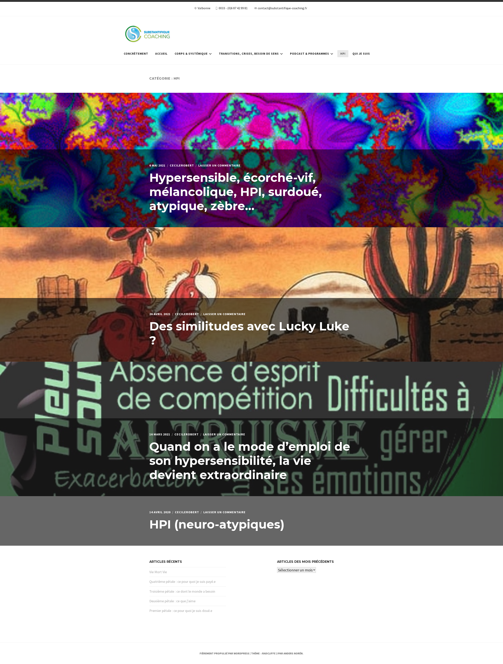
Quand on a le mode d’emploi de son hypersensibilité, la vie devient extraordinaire (249, 460)
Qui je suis (361, 53)
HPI (342, 53)
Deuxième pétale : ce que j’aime (172, 601)
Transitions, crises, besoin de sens (249, 53)
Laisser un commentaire (219, 165)
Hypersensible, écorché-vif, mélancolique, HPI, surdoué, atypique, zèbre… (235, 191)
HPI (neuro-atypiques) (217, 524)
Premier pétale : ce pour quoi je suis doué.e (180, 610)
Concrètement (136, 53)
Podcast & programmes (309, 53)
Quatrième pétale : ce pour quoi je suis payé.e (182, 581)
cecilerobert (182, 165)
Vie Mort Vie (158, 572)
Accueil (161, 53)
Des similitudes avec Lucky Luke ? (249, 333)
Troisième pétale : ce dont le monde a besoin (182, 591)
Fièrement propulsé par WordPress (224, 653)
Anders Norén (293, 653)
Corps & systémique (191, 53)
